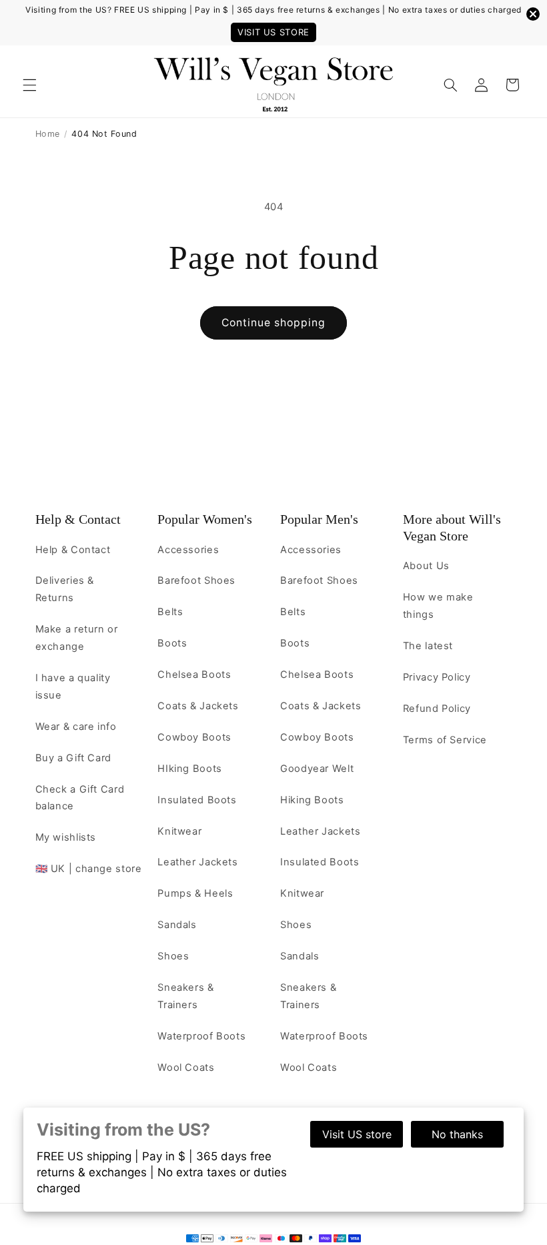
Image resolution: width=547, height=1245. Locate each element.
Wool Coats (185, 1068)
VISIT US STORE (273, 32)
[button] (29, 84)
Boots (172, 643)
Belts (170, 612)
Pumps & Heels (195, 893)
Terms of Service (445, 740)
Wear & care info (76, 727)
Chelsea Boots (194, 675)
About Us (426, 566)
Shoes (173, 956)
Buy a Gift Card (73, 758)
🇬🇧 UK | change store (88, 869)
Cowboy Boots (194, 737)
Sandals (176, 925)
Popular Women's (204, 519)
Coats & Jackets (197, 706)
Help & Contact (78, 519)
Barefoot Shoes (196, 580)
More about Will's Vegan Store (452, 527)
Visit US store (357, 1134)
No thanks (457, 1134)
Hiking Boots (312, 800)
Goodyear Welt (317, 769)
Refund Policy (437, 709)
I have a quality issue (73, 686)
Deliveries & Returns (65, 589)
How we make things (438, 605)
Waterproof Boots (201, 1036)
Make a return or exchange (76, 638)
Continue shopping (273, 322)
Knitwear (179, 831)
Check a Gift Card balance (80, 798)
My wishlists (66, 837)
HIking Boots (189, 769)
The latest (428, 646)
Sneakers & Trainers (185, 996)
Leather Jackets (197, 862)
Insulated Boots (196, 800)
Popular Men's (319, 519)
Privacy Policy (437, 677)
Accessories (188, 550)
